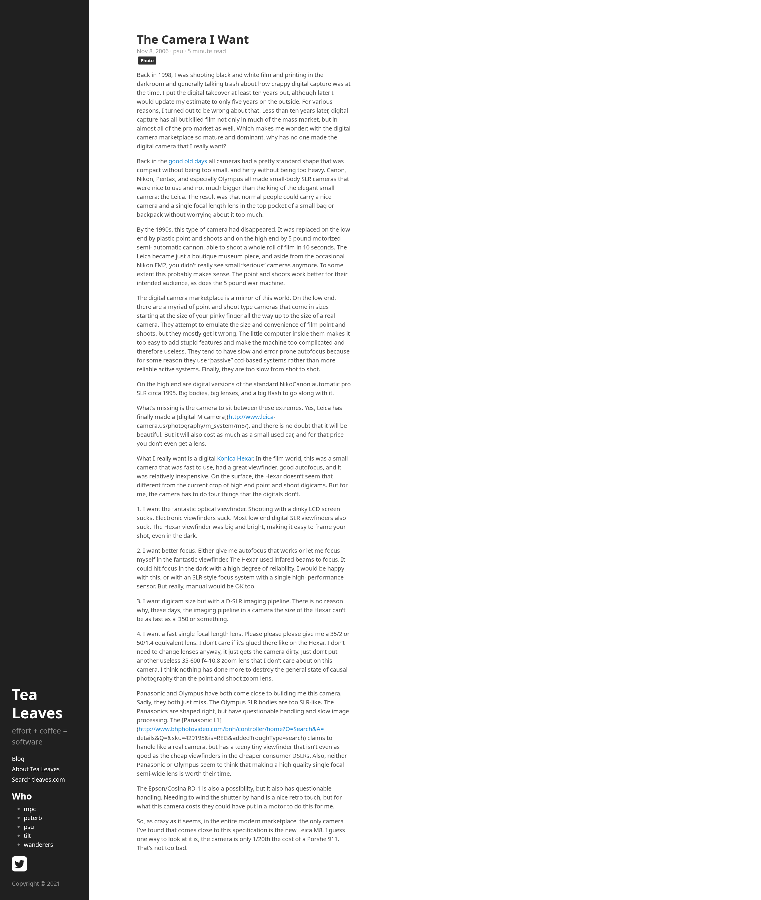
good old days (188, 161)
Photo (147, 60)
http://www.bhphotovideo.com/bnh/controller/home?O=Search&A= (231, 729)
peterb (33, 818)
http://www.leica (251, 417)
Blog (18, 759)
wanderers (38, 845)
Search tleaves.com (38, 779)
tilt (27, 836)
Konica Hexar (235, 458)
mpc (30, 809)
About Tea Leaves (36, 769)
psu (29, 827)
